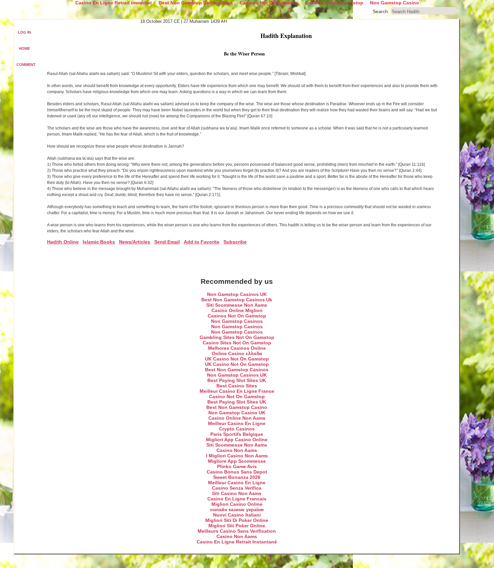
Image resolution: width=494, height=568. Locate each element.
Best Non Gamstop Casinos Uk (236, 299)
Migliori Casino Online (236, 504)
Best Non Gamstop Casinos (237, 369)
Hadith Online (63, 241)
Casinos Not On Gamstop (237, 315)
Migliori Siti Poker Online (236, 525)
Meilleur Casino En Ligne (236, 423)
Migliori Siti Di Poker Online (236, 520)
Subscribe (235, 241)
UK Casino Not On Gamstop (237, 359)
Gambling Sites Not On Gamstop (237, 337)
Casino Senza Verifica (236, 488)
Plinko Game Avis (237, 466)
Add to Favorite (201, 241)
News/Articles (134, 241)
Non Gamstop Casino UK (236, 412)
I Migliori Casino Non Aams (237, 455)
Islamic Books (99, 241)
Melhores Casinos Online (237, 348)
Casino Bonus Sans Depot (237, 472)
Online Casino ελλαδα (237, 353)
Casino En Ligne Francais (236, 498)
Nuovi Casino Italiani (237, 515)
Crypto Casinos (237, 428)
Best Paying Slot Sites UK (236, 380)
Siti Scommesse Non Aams (236, 305)
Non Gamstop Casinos (237, 321)
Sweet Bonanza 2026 (236, 477)
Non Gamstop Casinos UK (237, 294)
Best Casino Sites (236, 385)
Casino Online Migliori (236, 310)
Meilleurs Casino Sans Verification (237, 531)
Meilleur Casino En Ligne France (237, 391)
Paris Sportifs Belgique (236, 434)
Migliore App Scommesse (237, 461)
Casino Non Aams (236, 450)
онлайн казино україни (237, 509)
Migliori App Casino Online (236, 439)
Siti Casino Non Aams (236, 493)
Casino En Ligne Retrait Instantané (237, 541)
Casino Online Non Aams (236, 418)
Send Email (167, 241)
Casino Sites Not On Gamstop (237, 342)
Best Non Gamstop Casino (236, 407)
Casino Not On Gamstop (237, 396)
